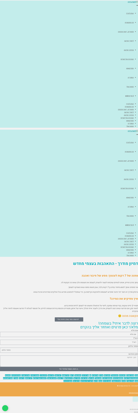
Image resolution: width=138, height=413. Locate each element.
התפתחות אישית (118, 378)
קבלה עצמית (130, 381)
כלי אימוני (60, 378)
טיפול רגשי (76, 378)
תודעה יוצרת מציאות (86, 381)
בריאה (72, 375)
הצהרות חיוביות (16, 375)
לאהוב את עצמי (52, 378)
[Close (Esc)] (137, 409)
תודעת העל (76, 381)
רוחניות (123, 381)
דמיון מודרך (43, 375)
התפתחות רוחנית (107, 378)
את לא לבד (85, 375)
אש (90, 375)
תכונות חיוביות (67, 381)
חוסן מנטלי (98, 378)
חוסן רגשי (91, 378)
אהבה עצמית (130, 375)
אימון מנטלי (114, 375)
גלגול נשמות (66, 375)
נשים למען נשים (8, 378)
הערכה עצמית (25, 375)
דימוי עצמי (57, 375)
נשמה (136, 381)
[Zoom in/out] (131, 409)
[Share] (135, 409)
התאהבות (8, 375)
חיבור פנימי (84, 378)
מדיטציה (22, 378)
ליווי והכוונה (28, 378)
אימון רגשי (107, 375)
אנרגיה (101, 375)
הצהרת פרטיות (133, 393)
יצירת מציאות (68, 378)
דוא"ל (135, 338)
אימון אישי (122, 375)
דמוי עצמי (51, 375)
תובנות (100, 381)
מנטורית (15, 378)
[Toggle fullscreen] (133, 409)
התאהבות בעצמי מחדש (131, 378)
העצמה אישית (34, 375)
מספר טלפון (133, 346)
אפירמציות (95, 375)
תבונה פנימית (107, 381)
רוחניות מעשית (116, 381)
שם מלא (134, 330)
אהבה (136, 375)
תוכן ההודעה (133, 354)
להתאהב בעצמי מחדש (40, 378)
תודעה (96, 381)
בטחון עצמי (77, 375)
